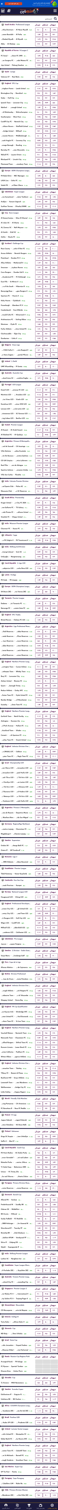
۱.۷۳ (38, 34)
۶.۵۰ (54, 218)
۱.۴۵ (54, 641)
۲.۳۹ (54, 1258)
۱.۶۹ (38, 39)
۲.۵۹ (54, 116)
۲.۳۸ (38, 65)
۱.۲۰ (38, 591)
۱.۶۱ (38, 150)
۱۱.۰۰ (54, 262)
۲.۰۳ (38, 430)
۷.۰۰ (54, 295)
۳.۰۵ (46, 65)
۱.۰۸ (38, 272)
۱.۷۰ (38, 908)
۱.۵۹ (54, 112)
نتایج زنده (29, 1508)
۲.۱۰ (38, 735)
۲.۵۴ (54, 126)
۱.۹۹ (54, 159)
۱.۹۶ (38, 636)
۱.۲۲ (38, 267)
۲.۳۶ (54, 845)
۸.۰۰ (38, 29)
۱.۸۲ (54, 93)
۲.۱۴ (38, 768)
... (46, 1361)
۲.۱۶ (38, 1333)
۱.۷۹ (54, 685)
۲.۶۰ (38, 861)
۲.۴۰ (54, 98)
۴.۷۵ (54, 107)
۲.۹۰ (38, 43)
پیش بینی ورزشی (52, 1508)
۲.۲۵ (54, 121)
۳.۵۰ (46, 116)
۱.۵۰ (38, 1136)
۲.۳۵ (54, 1073)
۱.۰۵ (38, 1188)
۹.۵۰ (54, 512)
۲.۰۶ (38, 389)
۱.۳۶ (54, 434)
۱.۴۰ (38, 350)
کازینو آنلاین (17, 1508)
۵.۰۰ (38, 112)
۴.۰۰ (46, 107)
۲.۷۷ (38, 76)
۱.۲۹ (38, 295)
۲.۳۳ (38, 551)
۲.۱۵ (54, 154)
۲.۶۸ (46, 460)
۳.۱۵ (38, 196)
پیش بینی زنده (40, 1508)
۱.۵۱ (54, 222)
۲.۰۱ (38, 666)
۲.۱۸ (54, 60)
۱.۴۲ (38, 512)
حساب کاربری (6, 1508)
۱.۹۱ (38, 185)
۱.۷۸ (38, 619)
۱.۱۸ (54, 1495)
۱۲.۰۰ (54, 1188)
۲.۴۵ (38, 116)
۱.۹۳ (38, 603)
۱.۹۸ (54, 196)
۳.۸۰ (46, 39)
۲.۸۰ (38, 98)
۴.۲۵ (46, 253)
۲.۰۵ (38, 164)
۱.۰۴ (54, 1237)
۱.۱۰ (54, 1209)
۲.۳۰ (54, 791)
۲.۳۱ (54, 314)
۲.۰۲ (38, 897)
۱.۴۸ (38, 55)
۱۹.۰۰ (39, 1237)
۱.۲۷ (54, 801)
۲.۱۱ (38, 1047)
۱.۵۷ (54, 135)
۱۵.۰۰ (39, 1209)
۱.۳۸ (54, 1394)
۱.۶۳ (38, 107)
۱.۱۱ (54, 1214)
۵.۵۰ (54, 55)
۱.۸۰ (54, 721)
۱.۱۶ (38, 248)
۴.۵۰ (54, 201)
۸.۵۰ (54, 267)
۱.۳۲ (54, 491)
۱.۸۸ (54, 232)
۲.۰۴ (38, 716)
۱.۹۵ (38, 180)
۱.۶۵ (38, 236)
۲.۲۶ (38, 1016)
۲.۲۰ (38, 1455)
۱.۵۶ (38, 319)
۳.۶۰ (46, 34)
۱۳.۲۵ (54, 258)
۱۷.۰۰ (54, 272)
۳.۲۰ (46, 60)
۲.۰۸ (54, 206)
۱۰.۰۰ (54, 248)
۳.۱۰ (38, 60)
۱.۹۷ (38, 695)
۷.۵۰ (38, 310)
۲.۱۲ (38, 88)
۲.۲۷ (38, 145)
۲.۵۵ (54, 338)
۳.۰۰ (46, 502)
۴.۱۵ (54, 39)
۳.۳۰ (46, 43)
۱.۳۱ (38, 366)
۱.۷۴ (38, 608)
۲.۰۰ (38, 300)
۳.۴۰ (38, 159)
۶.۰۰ (46, 29)
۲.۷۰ (54, 645)
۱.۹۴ (38, 516)
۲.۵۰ (54, 76)
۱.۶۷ (38, 201)
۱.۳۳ (38, 281)
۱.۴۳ (38, 218)
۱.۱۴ (38, 262)
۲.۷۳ (46, 455)
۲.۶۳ (38, 126)
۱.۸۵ (38, 324)
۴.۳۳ (46, 102)
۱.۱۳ (38, 258)
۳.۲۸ (54, 88)
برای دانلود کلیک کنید (13, 4)
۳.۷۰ (46, 185)
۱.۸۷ (54, 333)
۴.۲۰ (54, 34)
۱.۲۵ (54, 29)
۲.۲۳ (54, 43)
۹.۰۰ (54, 591)
